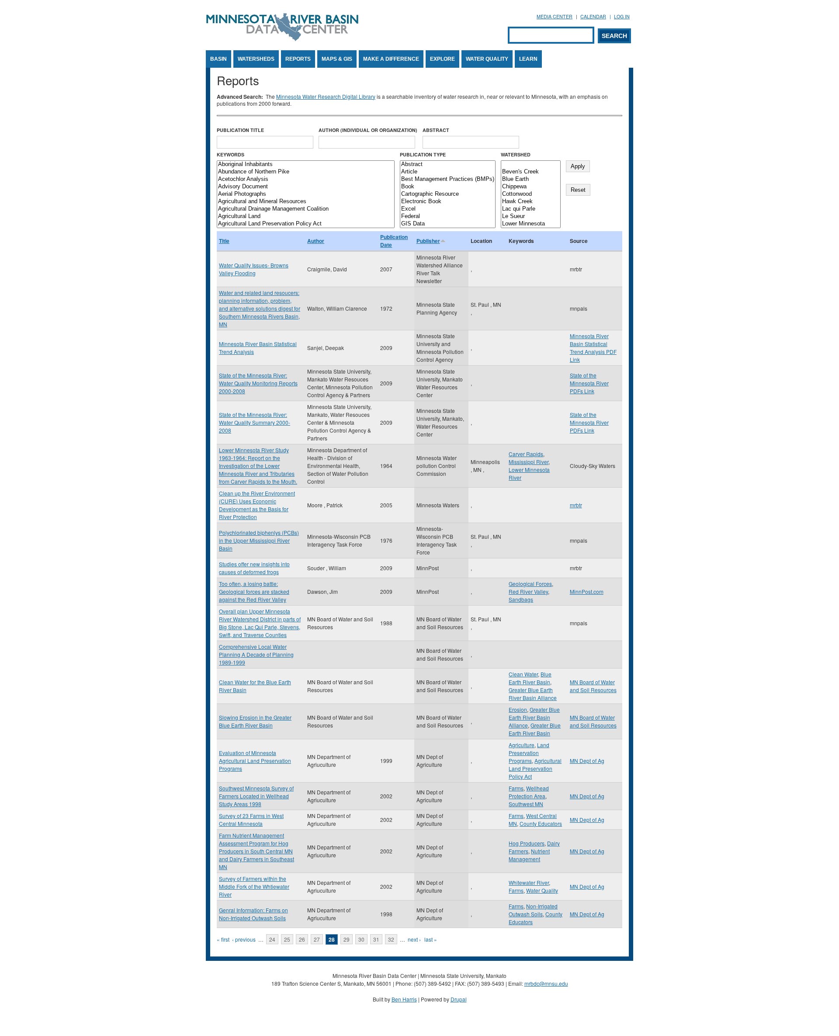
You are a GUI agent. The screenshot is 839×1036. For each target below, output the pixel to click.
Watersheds (256, 59)
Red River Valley (528, 591)
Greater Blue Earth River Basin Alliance (533, 693)
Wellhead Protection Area (529, 792)
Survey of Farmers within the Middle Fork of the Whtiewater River (254, 886)
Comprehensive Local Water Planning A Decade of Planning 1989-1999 (256, 654)
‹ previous (244, 939)
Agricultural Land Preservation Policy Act (535, 768)
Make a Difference (391, 59)
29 (346, 939)
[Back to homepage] (282, 38)
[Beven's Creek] (530, 172)
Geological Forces (530, 583)
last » (430, 939)
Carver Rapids (526, 453)
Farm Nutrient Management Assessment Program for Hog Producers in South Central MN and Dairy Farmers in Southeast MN (256, 851)
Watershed (515, 154)
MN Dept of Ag (587, 760)
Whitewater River (529, 882)
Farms (516, 788)
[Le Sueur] (530, 216)
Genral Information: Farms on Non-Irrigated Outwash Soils (253, 914)
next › (414, 939)
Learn (528, 59)
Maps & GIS (337, 59)
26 (302, 939)
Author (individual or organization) (368, 130)
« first (223, 939)
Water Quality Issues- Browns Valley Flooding (253, 269)
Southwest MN (526, 803)
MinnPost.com (586, 591)
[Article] (447, 172)
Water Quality (487, 59)
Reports (298, 59)
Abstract (436, 130)
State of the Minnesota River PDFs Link (589, 383)
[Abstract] (447, 164)
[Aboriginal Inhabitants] (305, 164)
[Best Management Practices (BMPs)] (447, 179)
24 (272, 939)
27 (317, 939)
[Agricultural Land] (305, 216)
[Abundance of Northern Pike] (305, 172)
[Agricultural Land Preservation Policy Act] (305, 224)
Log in (622, 16)
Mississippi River (528, 461)
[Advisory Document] (305, 187)
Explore (442, 59)
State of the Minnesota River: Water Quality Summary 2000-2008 (254, 422)
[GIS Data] (447, 224)
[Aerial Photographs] (305, 194)
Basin (218, 59)
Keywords (230, 154)
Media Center (554, 16)
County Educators (541, 823)
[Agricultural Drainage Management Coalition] (305, 209)
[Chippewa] (530, 187)
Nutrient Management (529, 855)
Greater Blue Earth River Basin (535, 729)
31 (376, 939)
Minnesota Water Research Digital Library (325, 96)
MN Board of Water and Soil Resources (593, 685)
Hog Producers (526, 843)
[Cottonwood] (530, 194)
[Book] (447, 187)
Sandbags (521, 599)
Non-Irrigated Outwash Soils (533, 910)
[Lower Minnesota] (530, 224)
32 (391, 939)
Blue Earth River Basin (530, 678)
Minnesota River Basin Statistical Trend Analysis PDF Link (593, 347)
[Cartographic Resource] (447, 194)
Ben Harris (404, 999)
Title (224, 241)
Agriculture (521, 744)
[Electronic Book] (447, 201)
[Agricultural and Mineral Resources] (305, 201)
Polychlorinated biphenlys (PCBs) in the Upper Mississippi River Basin (259, 540)
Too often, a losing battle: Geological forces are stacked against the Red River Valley (254, 591)
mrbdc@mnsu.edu (546, 983)
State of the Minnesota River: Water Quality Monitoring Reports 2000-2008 (258, 383)
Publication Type (423, 154)
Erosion (518, 709)
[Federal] (447, 216)
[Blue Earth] (530, 179)
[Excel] (447, 209)
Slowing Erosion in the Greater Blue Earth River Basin (255, 721)
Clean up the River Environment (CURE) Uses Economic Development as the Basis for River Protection (257, 504)
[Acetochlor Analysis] (305, 179)
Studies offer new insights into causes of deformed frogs (254, 567)
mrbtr (576, 505)
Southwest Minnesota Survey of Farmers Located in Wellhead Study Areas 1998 (256, 795)
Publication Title (240, 130)
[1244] (530, 164)
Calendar (593, 16)
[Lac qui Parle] (530, 209)
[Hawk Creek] (530, 201)
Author (315, 241)
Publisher (428, 241)
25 (287, 939)
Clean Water (523, 674)
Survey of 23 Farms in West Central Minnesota (251, 819)
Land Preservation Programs (529, 752)
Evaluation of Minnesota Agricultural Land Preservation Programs (255, 760)
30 (361, 939)
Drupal (459, 999)
